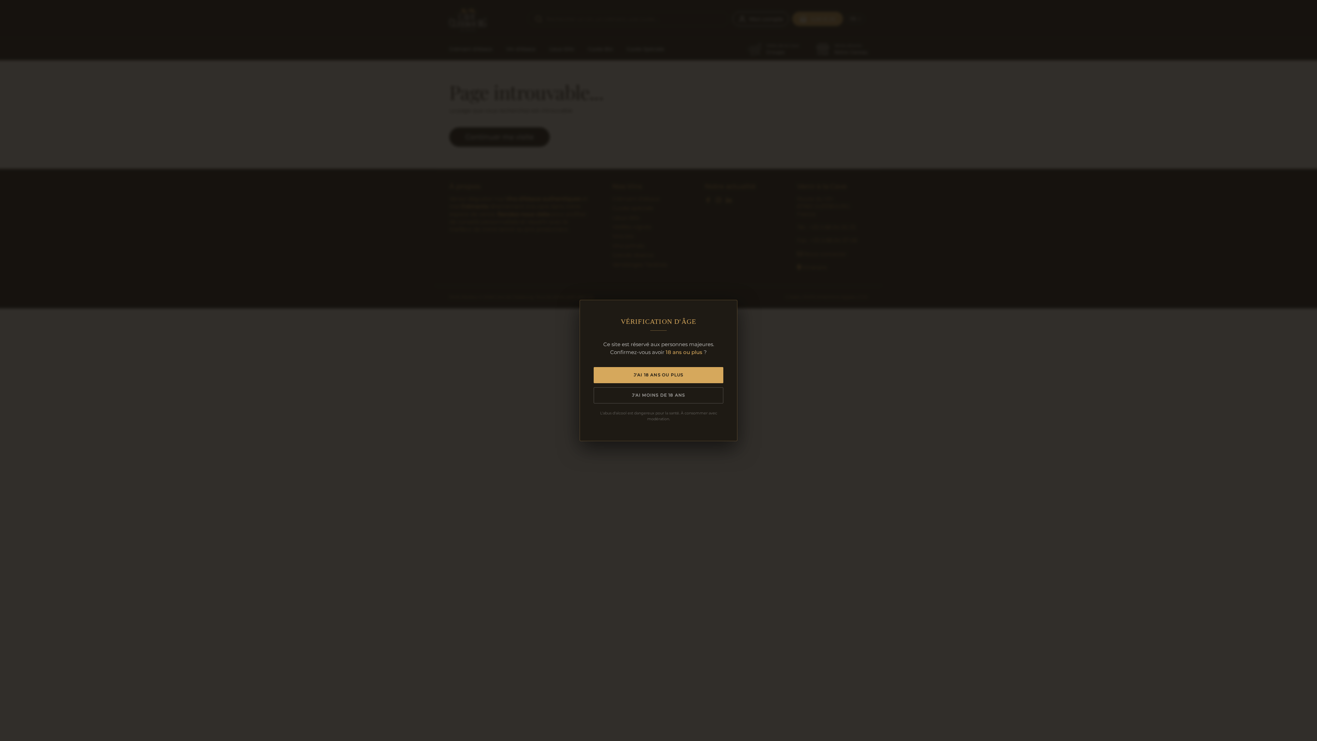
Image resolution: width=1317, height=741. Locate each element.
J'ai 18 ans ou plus (659, 374)
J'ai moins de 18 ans (658, 395)
